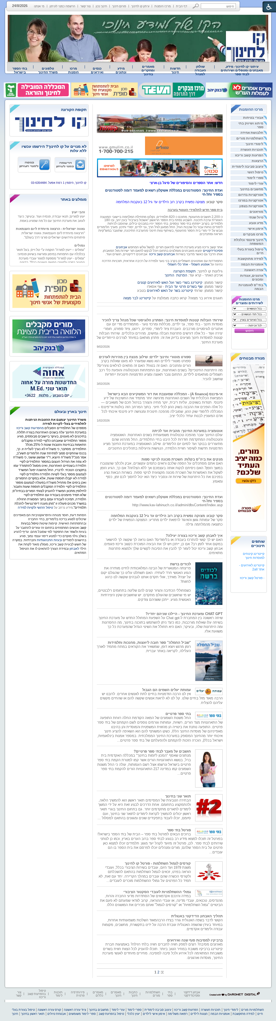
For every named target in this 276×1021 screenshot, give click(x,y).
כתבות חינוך (133, 994)
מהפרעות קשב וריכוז (30, 428)
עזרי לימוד (255, 183)
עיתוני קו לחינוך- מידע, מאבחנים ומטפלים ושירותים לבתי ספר (242, 70)
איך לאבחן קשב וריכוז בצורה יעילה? (194, 536)
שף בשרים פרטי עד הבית (183, 287)
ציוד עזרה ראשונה (75, 1009)
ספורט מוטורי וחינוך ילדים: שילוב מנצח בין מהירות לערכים (145, 357)
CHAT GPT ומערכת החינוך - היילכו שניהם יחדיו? (184, 614)
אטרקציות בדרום (250, 195)
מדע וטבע (256, 223)
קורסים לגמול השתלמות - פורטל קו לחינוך (158, 863)
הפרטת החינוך (176, 275)
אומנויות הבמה (252, 264)
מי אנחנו (39, 6)
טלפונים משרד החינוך (48, 70)
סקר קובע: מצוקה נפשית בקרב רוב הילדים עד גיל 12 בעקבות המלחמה (167, 516)
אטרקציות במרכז (250, 200)
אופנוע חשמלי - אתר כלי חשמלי (188, 264)
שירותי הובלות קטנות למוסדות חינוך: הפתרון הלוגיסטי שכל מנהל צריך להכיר (162, 320)
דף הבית (181, 6)
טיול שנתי (256, 217)
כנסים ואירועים (97, 70)
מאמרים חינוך (116, 994)
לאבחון (74, 549)
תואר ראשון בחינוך (32, 1013)
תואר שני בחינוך (178, 796)
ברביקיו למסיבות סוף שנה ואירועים (195, 940)
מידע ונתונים (121, 70)
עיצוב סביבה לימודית (247, 166)
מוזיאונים (256, 212)
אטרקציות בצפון (251, 206)
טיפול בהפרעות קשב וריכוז (36, 994)
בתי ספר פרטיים (178, 714)
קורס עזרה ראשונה (49, 1009)
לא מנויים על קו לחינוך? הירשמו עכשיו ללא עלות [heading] (54, 148)
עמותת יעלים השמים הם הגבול (166, 690)
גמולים (79, 239)
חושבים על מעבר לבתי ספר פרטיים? (162, 751)
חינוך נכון (101, 6)
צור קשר (85, 6)
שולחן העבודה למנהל (200, 70)
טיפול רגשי (255, 172)
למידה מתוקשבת (250, 259)
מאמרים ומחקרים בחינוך (148, 70)
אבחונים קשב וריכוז (162, 254)
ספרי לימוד (255, 178)
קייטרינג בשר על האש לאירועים (170, 291)
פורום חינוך (119, 6)
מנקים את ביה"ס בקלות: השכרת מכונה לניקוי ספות (182, 459)
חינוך (15, 1013)
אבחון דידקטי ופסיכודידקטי (192, 994)
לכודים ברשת (180, 564)
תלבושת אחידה (251, 133)
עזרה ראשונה (253, 270)
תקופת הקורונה (184, 271)
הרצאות (257, 161)
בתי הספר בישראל (19, 70)
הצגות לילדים (199, 1013)
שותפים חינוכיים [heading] (258, 543)
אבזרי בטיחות (253, 118)
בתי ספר (169, 994)
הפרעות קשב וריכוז (249, 155)
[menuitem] (242, 70)
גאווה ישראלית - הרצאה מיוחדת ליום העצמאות (50, 223)
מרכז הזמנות (162, 6)
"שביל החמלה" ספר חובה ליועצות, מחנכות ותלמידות (149, 643)
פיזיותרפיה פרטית (78, 994)
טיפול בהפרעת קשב (111, 1013)
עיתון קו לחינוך (140, 6)
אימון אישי (255, 229)
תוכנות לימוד (58, 994)
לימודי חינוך (254, 144)
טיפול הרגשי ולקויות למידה (35, 507)
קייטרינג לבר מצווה (137, 298)
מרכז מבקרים (253, 234)
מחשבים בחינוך (251, 189)
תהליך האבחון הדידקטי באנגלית (197, 916)
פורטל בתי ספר (179, 830)
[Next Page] (162, 972)
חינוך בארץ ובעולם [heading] (70, 411)
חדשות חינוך (175, 70)
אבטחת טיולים (56, 1013)
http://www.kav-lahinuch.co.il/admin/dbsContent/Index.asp (177, 505)
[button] (196, 6)
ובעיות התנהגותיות (49, 540)
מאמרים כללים (98, 994)
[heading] (49, 110)
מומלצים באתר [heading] (74, 199)
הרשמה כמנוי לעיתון (62, 6)
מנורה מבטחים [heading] (252, 358)
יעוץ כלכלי (133, 1013)
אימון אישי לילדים (154, 1013)
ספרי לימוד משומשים (82, 1013)
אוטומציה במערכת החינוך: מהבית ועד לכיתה (187, 431)
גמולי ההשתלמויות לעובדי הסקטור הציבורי (157, 892)
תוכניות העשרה (251, 150)
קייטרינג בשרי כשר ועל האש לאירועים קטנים (169, 283)
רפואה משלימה (178, 1013)
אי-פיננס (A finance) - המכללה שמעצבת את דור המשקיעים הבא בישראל (165, 394)
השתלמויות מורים (249, 138)
